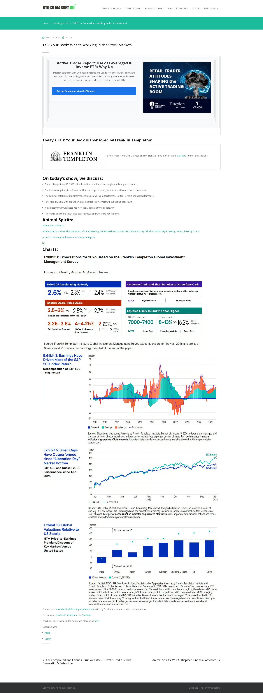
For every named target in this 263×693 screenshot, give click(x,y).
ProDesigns (214, 687)
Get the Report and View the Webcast (75, 91)
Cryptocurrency (178, 8)
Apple (47, 632)
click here (181, 155)
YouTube (86, 615)
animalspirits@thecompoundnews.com (75, 609)
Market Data (132, 8)
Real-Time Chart (154, 8)
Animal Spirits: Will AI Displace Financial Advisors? (184, 660)
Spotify (48, 638)
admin (68, 37)
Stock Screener (112, 8)
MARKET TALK (211, 8)
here (96, 620)
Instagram (72, 615)
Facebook (60, 615)
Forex (195, 8)
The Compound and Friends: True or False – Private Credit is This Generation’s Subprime (86, 661)
